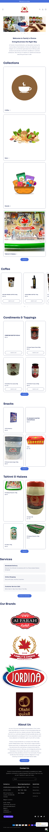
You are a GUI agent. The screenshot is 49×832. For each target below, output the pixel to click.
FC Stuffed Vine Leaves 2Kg (11, 383)
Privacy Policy (36, 787)
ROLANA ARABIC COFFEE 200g (9, 294)
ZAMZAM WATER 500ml (12, 335)
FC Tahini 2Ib (30, 517)
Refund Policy (36, 790)
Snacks (7, 206)
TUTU (28, 446)
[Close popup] (47, 823)
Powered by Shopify (17, 827)
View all (24, 259)
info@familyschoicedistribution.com (12, 787)
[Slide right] (27, 306)
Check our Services (25, 595)
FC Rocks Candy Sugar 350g (11, 462)
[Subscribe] (35, 779)
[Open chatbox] (46, 829)
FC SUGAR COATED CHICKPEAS (33, 419)
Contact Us (24, 760)
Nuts (6, 158)
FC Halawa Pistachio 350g (33, 536)
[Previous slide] (21, 33)
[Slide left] (21, 306)
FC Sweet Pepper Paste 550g (33, 347)
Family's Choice (10, 827)
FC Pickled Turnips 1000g (33, 383)
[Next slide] (27, 33)
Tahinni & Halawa (10, 254)
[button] (2, 9)
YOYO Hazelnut (8, 428)
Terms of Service (36, 793)
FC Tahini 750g (8, 544)
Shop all (22, 24)
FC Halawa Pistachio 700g (11, 492)
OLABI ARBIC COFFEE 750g (31, 294)
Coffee (7, 110)
